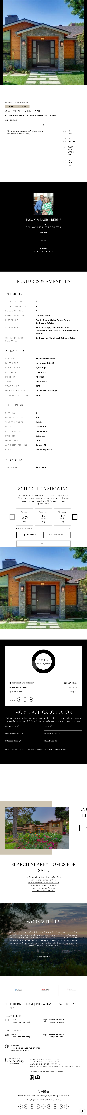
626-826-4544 (43, 235)
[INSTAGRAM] (26, 1106)
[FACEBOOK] (20, 1106)
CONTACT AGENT (43, 258)
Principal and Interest (23, 683)
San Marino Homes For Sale (43, 880)
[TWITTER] (38, 1106)
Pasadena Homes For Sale (43, 885)
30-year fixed (50, 729)
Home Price (10, 726)
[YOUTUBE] (43, 1106)
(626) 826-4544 (56, 1022)
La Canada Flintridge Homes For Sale (43, 877)
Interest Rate (11, 741)
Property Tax (50, 734)
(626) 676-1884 (56, 1037)
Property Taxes (19, 687)
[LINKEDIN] (32, 1106)
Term (46, 726)
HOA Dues (49, 741)
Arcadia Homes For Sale (43, 891)
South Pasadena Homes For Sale (43, 883)
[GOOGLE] (61, 1106)
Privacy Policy (53, 1099)
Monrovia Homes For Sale (43, 888)
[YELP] (55, 1106)
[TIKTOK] (49, 1106)
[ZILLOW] (66, 1106)
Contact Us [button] (43, 957)
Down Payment (12, 734)
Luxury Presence (60, 1095)
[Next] (74, 517)
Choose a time (24, 529)
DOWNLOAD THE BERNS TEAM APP (45, 1059)
